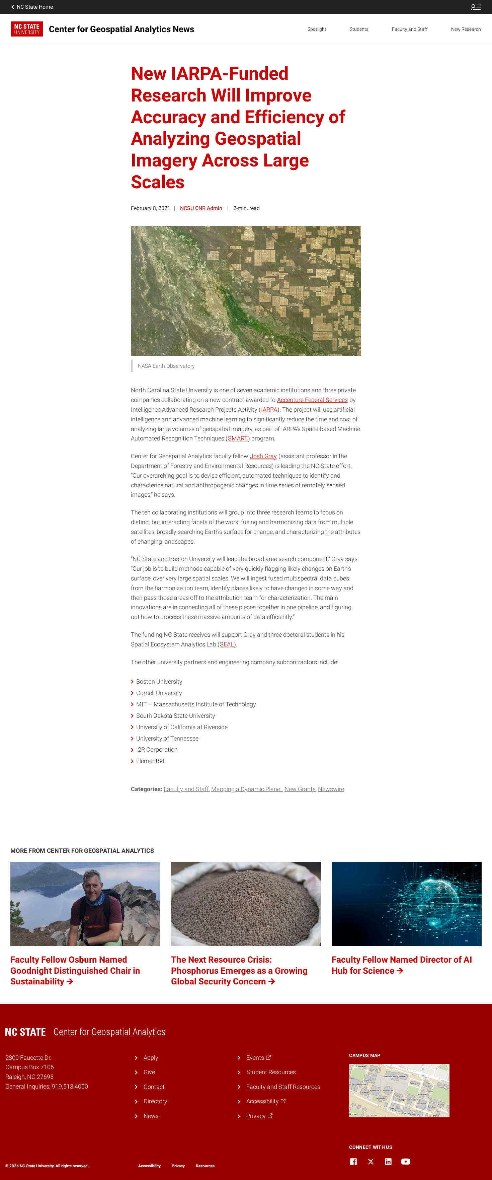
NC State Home (35, 7)
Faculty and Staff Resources (283, 1086)
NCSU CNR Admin (201, 208)
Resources (205, 1166)
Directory (155, 1101)
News (151, 1115)
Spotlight (317, 29)
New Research (466, 29)
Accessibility (149, 1166)
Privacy (178, 1166)
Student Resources (271, 1071)
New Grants (300, 788)
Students (359, 29)
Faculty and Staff (410, 29)
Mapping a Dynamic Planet (246, 788)
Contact (154, 1086)
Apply (151, 1057)
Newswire (331, 788)
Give (149, 1071)
